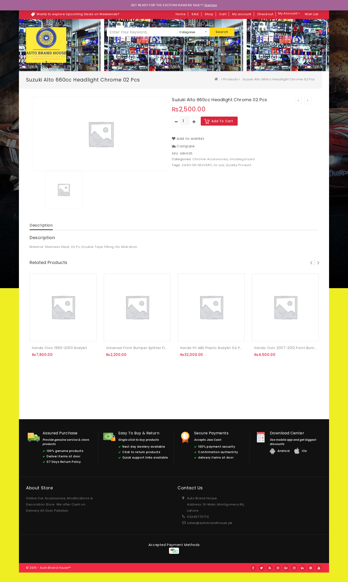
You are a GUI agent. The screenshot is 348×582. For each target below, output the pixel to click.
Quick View (57, 334)
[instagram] (294, 568)
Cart (222, 14)
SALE (195, 14)
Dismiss (211, 5)
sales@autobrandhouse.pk (209, 523)
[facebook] (253, 568)
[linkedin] (302, 568)
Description (41, 225)
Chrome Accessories (210, 159)
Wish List (311, 14)
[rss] (270, 568)
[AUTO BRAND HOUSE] (217, 79)
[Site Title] (46, 45)
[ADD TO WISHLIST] (47, 334)
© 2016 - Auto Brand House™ (48, 568)
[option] (101, 134)
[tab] (41, 225)
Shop (209, 14)
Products (230, 79)
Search (222, 32)
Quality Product (238, 165)
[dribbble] (278, 568)
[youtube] (319, 568)
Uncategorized (241, 159)
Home (181, 14)
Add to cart (222, 121)
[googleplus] (286, 568)
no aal (219, 165)
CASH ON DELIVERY (197, 165)
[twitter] (262, 568)
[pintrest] (311, 568)
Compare (186, 146)
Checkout (265, 14)
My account (241, 14)
